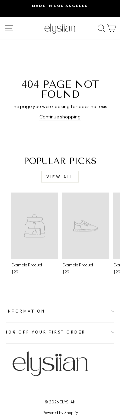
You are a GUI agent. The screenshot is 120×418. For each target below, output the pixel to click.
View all (60, 176)
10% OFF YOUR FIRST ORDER (46, 332)
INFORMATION (25, 311)
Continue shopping (60, 116)
